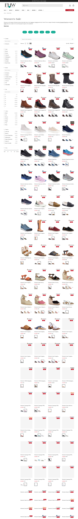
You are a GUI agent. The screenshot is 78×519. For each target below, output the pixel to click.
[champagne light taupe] (35, 287)
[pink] (25, 484)
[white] (39, 213)
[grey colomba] (22, 484)
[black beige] (35, 115)
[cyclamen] (70, 287)
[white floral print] (67, 435)
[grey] (39, 115)
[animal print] (35, 385)
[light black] (42, 115)
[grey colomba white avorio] (25, 139)
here (45, 0)
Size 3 (24, 32)
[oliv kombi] (25, 238)
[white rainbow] (35, 484)
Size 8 (53, 32)
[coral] (63, 262)
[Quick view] (31, 58)
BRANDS (33, 10)
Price (6, 147)
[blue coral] (67, 164)
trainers (32, 22)
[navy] (35, 336)
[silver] (63, 410)
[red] (42, 361)
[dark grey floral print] (63, 435)
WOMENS (17, 10)
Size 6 (42, 32)
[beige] (35, 139)
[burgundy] (53, 238)
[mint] (39, 139)
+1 (72, 139)
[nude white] (49, 139)
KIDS (28, 10)
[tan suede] (22, 115)
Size (6, 89)
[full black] (35, 435)
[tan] (53, 213)
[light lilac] (22, 385)
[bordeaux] (22, 90)
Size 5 (36, 32)
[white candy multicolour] (49, 410)
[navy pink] (67, 189)
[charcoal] (70, 139)
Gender (6, 38)
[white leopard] (49, 484)
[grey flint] (42, 459)
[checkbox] (11, 44)
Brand (6, 67)
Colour (6, 111)
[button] (73, 5)
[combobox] (42, 5)
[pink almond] (39, 410)
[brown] (35, 90)
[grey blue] (63, 189)
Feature (6, 129)
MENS (23, 10)
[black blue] (63, 164)
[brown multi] (63, 385)
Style (6, 49)
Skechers (66, 22)
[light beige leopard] (49, 435)
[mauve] (25, 65)
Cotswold (62, 22)
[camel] (67, 287)
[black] (22, 65)
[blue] (67, 139)
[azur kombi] (22, 238)
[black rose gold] (49, 189)
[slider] (4, 150)
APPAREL (40, 10)
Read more (6, 26)
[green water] (39, 435)
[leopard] (67, 262)
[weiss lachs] (53, 65)
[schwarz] (49, 385)
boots (36, 22)
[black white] (63, 139)
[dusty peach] (22, 262)
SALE (5, 10)
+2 (44, 361)
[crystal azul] (39, 459)
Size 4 (30, 32)
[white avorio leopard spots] (63, 459)
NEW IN (10, 10)
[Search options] (72, 39)
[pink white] (25, 410)
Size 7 (47, 32)
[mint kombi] (49, 65)
